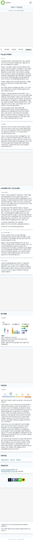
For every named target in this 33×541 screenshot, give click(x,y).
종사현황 (7, 49)
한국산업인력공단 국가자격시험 (9, 471)
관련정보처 (28, 49)
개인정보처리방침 (20, 539)
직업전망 (14, 49)
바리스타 (12, 459)
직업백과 (8, 2)
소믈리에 (18, 459)
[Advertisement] (16, 29)
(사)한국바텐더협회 (6, 469)
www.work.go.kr (19, 524)
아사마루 (14, 539)
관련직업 (21, 49)
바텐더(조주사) (4, 459)
